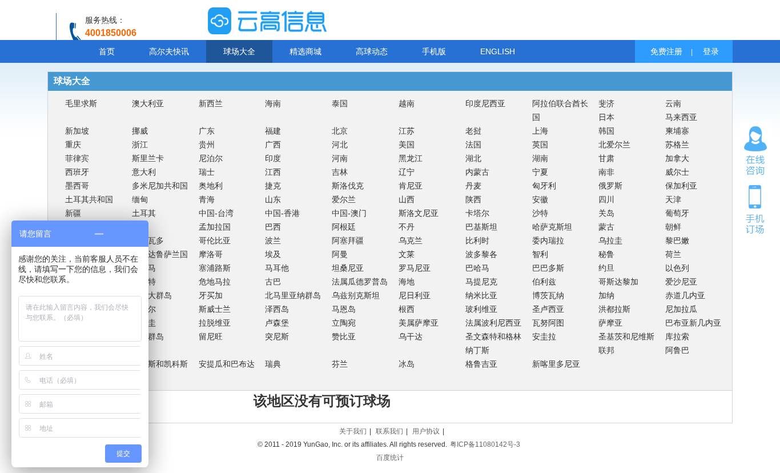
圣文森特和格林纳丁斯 (493, 343)
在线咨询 (755, 150)
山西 (407, 199)
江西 (273, 172)
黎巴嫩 (677, 240)
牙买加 (211, 295)
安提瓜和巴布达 (227, 363)
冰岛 (407, 363)
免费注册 (666, 51)
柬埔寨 (677, 130)
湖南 (540, 158)
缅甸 (140, 199)
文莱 (407, 254)
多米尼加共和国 (160, 185)
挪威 (140, 130)
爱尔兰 (344, 199)
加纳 (606, 295)
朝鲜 (673, 226)
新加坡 (77, 130)
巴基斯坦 (481, 226)
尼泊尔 (211, 158)
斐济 (606, 103)
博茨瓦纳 (548, 295)
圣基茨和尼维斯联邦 (626, 343)
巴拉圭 (144, 322)
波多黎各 (481, 254)
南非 (606, 172)
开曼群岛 (148, 336)
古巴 (273, 281)
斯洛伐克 (348, 185)
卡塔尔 (477, 213)
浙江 (140, 144)
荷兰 (673, 254)
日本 (606, 117)
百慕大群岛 (152, 295)
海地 (407, 281)
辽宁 (407, 172)
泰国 (340, 103)
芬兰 (340, 363)
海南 (273, 103)
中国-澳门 (349, 213)
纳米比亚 (481, 295)
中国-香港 (282, 213)
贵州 (207, 144)
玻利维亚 (481, 309)
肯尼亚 (411, 185)
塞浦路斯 (215, 267)
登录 (711, 51)
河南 (340, 158)
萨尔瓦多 (148, 240)
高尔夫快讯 (169, 51)
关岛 (606, 213)
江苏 (407, 130)
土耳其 (144, 213)
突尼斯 (277, 336)
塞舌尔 (144, 309)
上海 (540, 130)
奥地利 (211, 185)
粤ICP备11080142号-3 (485, 444)
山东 (273, 199)
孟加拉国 (215, 226)
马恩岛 (344, 309)
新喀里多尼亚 (556, 363)
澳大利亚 (148, 103)
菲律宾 (77, 158)
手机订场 (755, 208)
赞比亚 (344, 336)
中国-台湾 (216, 213)
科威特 (144, 281)
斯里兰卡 (148, 158)
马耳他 (277, 267)
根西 (407, 309)
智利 (540, 254)
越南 (407, 103)
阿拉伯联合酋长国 (560, 110)
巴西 (273, 226)
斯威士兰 (215, 309)
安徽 (540, 199)
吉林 (340, 172)
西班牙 (77, 172)
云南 (673, 103)
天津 (673, 199)
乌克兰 (411, 240)
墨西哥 (77, 185)
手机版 (434, 51)
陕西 (473, 199)
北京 (340, 130)
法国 (473, 144)
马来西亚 (681, 117)
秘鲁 (606, 254)
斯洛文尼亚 (419, 213)
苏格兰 (677, 144)
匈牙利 (544, 185)
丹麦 (473, 185)
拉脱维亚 (215, 322)
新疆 (73, 213)
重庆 (73, 144)
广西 (273, 144)
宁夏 (540, 172)
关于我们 (353, 431)
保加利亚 (681, 185)
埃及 (273, 254)
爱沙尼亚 (681, 281)
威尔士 (677, 172)
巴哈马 (477, 267)
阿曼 (340, 254)
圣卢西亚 (548, 309)
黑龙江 (411, 158)
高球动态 (372, 51)
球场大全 (239, 51)
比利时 (477, 240)
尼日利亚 (415, 295)
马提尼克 (481, 281)
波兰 (273, 240)
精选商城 (305, 51)
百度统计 (390, 458)
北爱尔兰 (614, 144)
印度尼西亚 (485, 103)
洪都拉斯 (614, 309)
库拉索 (677, 336)
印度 (273, 158)
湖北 (473, 158)
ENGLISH (497, 51)
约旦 (606, 267)
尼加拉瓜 (681, 309)
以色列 (677, 267)
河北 (340, 144)
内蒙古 (477, 172)
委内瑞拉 (548, 240)
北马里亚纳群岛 (293, 295)
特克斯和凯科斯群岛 (160, 370)
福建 (273, 130)
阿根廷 (344, 226)
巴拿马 (144, 267)
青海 (207, 199)
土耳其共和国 (89, 199)
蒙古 (606, 226)
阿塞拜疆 (348, 240)
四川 (606, 199)
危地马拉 (215, 281)
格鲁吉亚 (481, 363)
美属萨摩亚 (419, 322)
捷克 (273, 185)
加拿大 (677, 158)
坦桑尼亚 (348, 267)
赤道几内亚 (685, 295)
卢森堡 (277, 322)
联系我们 (389, 431)
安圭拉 (544, 336)
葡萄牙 (677, 213)
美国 (407, 144)
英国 (540, 144)
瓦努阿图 (548, 322)
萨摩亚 (610, 322)
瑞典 (273, 363)
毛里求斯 (81, 103)
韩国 (606, 130)
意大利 (144, 172)
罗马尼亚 (415, 267)
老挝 (473, 130)
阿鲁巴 (677, 350)
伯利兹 (544, 281)
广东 (207, 130)
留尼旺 (211, 336)
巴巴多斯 (548, 267)
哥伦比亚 (215, 240)
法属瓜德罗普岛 (360, 281)
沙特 (540, 213)
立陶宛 (344, 322)
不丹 (407, 226)
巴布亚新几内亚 (693, 322)
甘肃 (606, 158)
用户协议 (426, 431)
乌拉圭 (610, 240)
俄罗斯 (610, 185)
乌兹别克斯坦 (356, 295)
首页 (107, 51)
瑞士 (207, 172)
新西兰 (211, 103)
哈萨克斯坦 (552, 226)
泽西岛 (277, 309)
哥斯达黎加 (618, 281)
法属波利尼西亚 (493, 322)
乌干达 (411, 336)
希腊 (140, 226)
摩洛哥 (211, 254)
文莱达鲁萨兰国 (160, 254)
